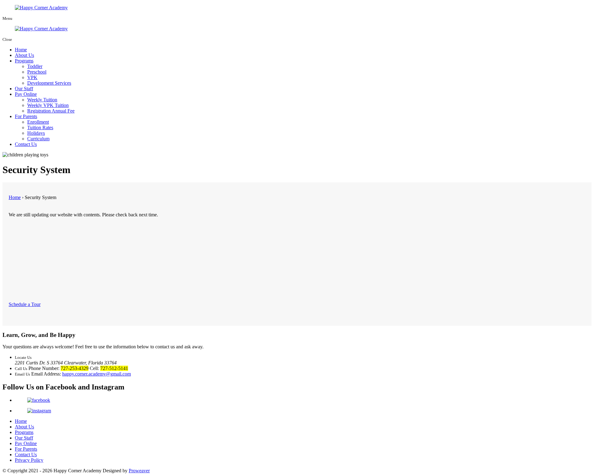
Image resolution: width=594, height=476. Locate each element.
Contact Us (26, 144)
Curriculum (38, 138)
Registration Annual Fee (51, 110)
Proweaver (139, 470)
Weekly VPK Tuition (48, 105)
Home (21, 49)
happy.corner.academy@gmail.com (96, 373)
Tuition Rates (40, 127)
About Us (24, 55)
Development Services (49, 83)
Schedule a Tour (25, 304)
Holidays (36, 133)
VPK (32, 77)
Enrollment (38, 122)
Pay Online (26, 94)
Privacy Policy (29, 460)
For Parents (26, 116)
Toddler (34, 66)
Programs (24, 60)
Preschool (36, 71)
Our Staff (24, 88)
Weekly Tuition (42, 99)
